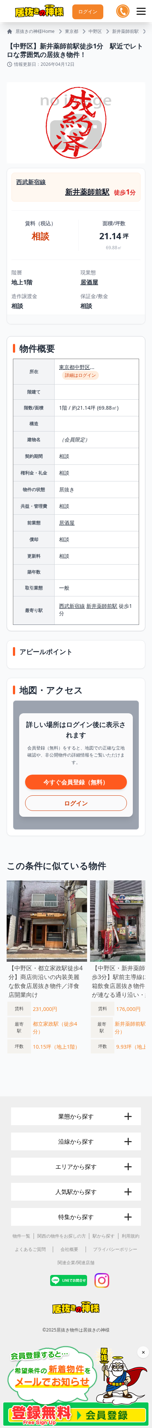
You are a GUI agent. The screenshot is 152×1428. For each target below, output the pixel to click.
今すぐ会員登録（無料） (76, 782)
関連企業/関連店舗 (76, 1262)
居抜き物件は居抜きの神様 (83, 1330)
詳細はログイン (80, 375)
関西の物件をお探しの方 (61, 1236)
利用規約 (130, 1236)
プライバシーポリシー (115, 1249)
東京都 (71, 31)
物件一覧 (21, 1236)
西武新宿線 (31, 182)
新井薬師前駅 (125, 31)
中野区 (95, 31)
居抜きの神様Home (35, 31)
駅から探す (104, 1236)
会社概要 (69, 1249)
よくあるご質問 (30, 1249)
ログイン (87, 11)
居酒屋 (89, 282)
